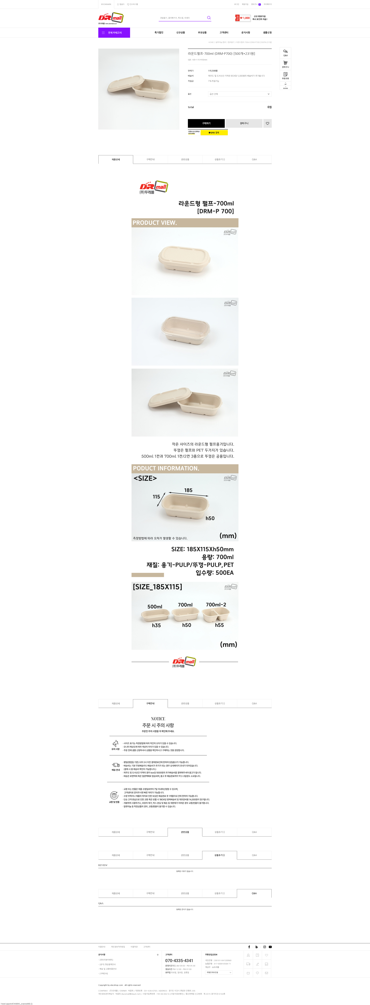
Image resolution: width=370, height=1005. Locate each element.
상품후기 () (220, 159)
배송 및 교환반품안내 (108, 969)
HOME (211, 42)
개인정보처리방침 (118, 947)
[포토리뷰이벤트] (106, 960)
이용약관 (134, 947)
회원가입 (245, 4)
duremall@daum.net (131, 994)
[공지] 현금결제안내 (107, 964)
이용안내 (101, 947)
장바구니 (285, 67)
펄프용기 (231, 42)
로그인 (236, 4)
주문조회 (285, 78)
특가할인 (159, 33)
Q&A (285, 55)
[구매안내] (104, 974)
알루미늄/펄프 (221, 42)
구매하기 (206, 123)
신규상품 (180, 33)
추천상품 (202, 33)
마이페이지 (268, 4)
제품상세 (116, 159)
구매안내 (150, 159)
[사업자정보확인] (177, 994)
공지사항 (245, 33)
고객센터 (224, 33)
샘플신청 (267, 33)
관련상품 (185, 159)
